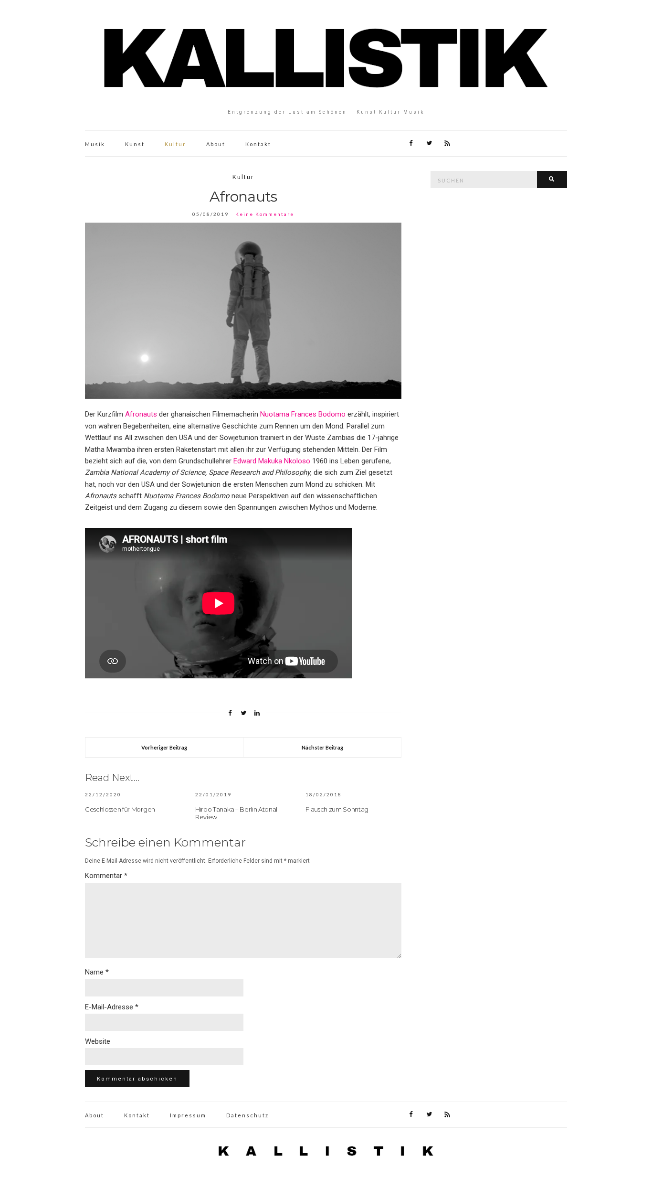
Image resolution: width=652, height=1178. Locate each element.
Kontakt (258, 144)
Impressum (188, 1115)
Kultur (175, 144)
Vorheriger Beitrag (164, 747)
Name (97, 972)
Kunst (135, 144)
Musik (95, 144)
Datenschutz (247, 1115)
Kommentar (106, 875)
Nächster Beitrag (322, 747)
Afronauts (141, 414)
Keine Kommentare (264, 214)
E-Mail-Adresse (111, 1007)
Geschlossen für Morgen (120, 809)
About (215, 144)
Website (97, 1041)
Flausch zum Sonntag (336, 809)
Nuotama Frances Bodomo (303, 414)
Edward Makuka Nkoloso (271, 461)
